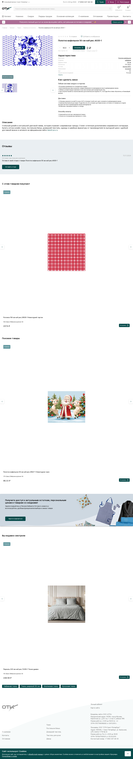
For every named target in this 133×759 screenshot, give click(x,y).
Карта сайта (95, 708)
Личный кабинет (96, 704)
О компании (84, 16)
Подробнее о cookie (9, 756)
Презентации (112, 16)
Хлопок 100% (127, 66)
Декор (48, 739)
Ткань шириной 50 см (30, 686)
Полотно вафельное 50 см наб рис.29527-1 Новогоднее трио (26, 472)
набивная (128, 60)
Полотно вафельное (124, 58)
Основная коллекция (65, 16)
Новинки (19, 16)
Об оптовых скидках (79, 50)
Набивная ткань (10, 686)
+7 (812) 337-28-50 (85, 2)
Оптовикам (98, 16)
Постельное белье (53, 728)
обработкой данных (35, 754)
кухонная (128, 69)
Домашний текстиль (53, 732)
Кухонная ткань (68, 686)
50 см (129, 62)
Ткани (48, 725)
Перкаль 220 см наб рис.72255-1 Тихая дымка (20, 669)
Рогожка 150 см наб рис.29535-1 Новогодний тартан (23, 317)
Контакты (127, 16)
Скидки (31, 16)
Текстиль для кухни (53, 735)
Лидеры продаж (45, 16)
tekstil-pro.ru (52, 130)
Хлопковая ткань (51, 686)
